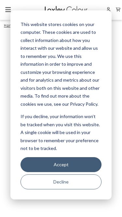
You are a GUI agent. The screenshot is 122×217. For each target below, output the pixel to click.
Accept (61, 164)
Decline (61, 181)
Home (9, 25)
